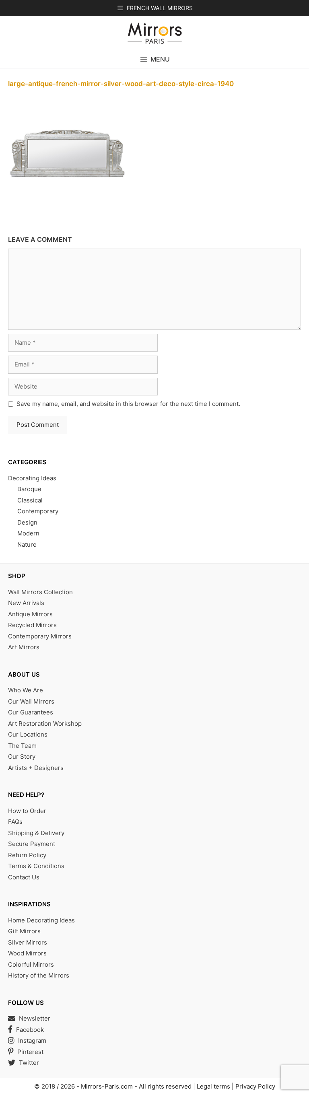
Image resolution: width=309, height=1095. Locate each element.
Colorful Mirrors (31, 964)
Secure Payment (31, 844)
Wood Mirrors (27, 953)
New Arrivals (26, 603)
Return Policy (27, 855)
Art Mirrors (23, 647)
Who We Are (25, 690)
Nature (27, 544)
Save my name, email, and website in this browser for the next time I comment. (128, 404)
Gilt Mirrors (24, 931)
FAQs (15, 821)
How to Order (27, 811)
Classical (30, 500)
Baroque (29, 489)
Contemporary (37, 511)
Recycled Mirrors (32, 625)
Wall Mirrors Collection (40, 592)
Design (27, 522)
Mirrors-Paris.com (107, 1086)
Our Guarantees (30, 712)
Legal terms (213, 1086)
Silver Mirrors (27, 942)
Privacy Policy (255, 1086)
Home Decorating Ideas (41, 920)
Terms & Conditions (36, 866)
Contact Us (23, 877)
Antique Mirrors (30, 614)
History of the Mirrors (38, 975)
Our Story (21, 756)
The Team (22, 745)
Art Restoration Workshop (45, 723)
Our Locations (27, 734)
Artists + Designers (36, 768)
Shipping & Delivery (36, 833)
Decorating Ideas (32, 478)
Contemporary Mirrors (40, 636)
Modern (28, 533)
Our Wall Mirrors (31, 701)
